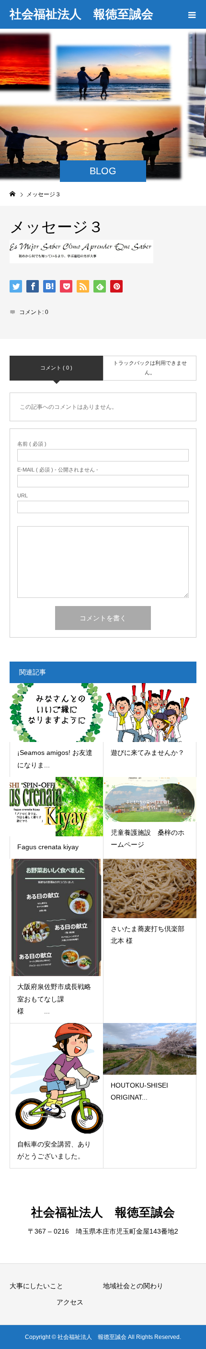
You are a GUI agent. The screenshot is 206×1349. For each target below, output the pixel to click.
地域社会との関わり (133, 1286)
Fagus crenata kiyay (48, 847)
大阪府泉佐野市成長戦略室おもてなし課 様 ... (54, 998)
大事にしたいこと (36, 1286)
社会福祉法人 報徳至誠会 (81, 14)
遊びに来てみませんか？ (147, 752)
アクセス (70, 1302)
